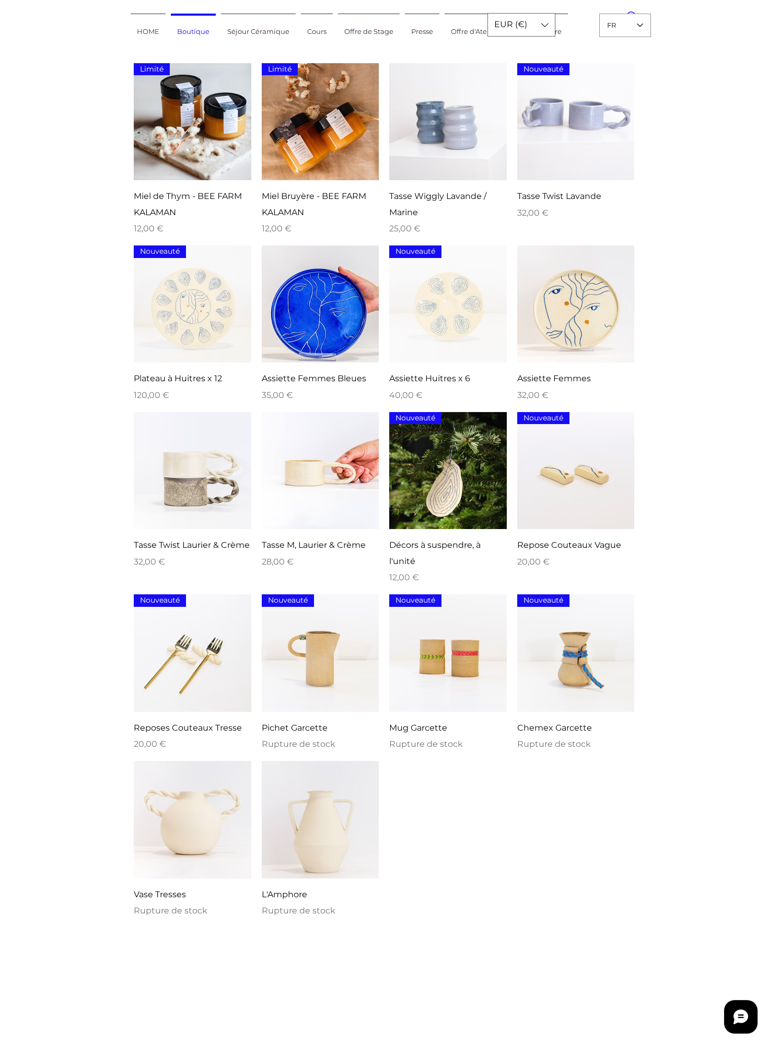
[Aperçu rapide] (448, 122)
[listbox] (521, 25)
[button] (521, 25)
